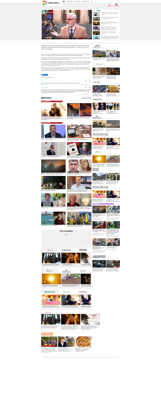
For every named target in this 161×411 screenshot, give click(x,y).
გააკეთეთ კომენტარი (47, 98)
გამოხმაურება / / (87, 84)
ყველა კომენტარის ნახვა (86, 97)
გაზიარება (45, 74)
